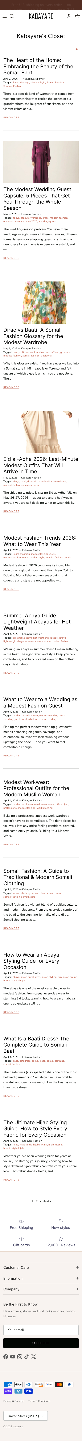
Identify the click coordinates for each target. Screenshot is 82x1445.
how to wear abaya (14, 980)
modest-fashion (59, 218)
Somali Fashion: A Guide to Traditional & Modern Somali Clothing (37, 877)
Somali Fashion (55, 82)
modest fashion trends (16, 557)
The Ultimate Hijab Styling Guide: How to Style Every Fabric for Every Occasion (35, 1128)
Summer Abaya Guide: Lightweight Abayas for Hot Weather (37, 621)
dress (45, 218)
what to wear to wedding (42, 719)
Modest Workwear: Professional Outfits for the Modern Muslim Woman (36, 788)
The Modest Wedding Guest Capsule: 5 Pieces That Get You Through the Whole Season (37, 198)
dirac (42, 352)
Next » (47, 1201)
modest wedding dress (52, 715)
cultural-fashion (29, 352)
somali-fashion (31, 355)
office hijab (62, 804)
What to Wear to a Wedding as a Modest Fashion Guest (40, 702)
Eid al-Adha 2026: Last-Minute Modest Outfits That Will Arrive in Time (40, 465)
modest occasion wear (25, 715)
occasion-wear (11, 221)
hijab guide (26, 1144)
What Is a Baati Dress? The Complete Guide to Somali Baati (36, 1044)
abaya (16, 218)
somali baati (38, 1060)
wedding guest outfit (15, 719)
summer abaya (33, 641)
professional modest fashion (19, 808)
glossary (65, 352)
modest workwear (23, 804)
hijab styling (40, 1144)
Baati (16, 82)
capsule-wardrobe (31, 218)
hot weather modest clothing (49, 637)
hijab (15, 1144)
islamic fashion (21, 554)
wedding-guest (47, 221)
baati (15, 352)
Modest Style (37, 82)
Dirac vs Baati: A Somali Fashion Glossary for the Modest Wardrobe (33, 336)
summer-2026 (29, 221)
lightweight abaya (13, 641)
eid (35, 481)
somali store (28, 896)
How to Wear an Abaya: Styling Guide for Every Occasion (32, 961)
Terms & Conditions (39, 1401)
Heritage (24, 82)
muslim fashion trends (58, 557)
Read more (11, 117)
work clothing (45, 808)
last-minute (59, 481)
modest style (37, 557)
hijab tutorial (55, 1144)
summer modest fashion (55, 641)
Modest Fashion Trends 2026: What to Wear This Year (39, 541)
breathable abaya (22, 637)
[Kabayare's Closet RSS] (77, 49)
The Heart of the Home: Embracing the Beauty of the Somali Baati (38, 66)
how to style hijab (13, 1148)
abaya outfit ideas (30, 977)
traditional (46, 355)
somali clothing (21, 893)
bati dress (25, 1060)
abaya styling (49, 977)
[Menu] (4, 16)
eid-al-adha (45, 481)
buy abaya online (67, 977)
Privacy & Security (13, 1401)
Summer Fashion (12, 86)
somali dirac (38, 893)
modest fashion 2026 (43, 554)
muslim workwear (44, 804)
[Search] (14, 16)
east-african (52, 352)
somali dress (54, 893)
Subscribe (40, 1343)
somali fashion (11, 896)
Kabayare (18, 1426)
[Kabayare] (41, 16)
